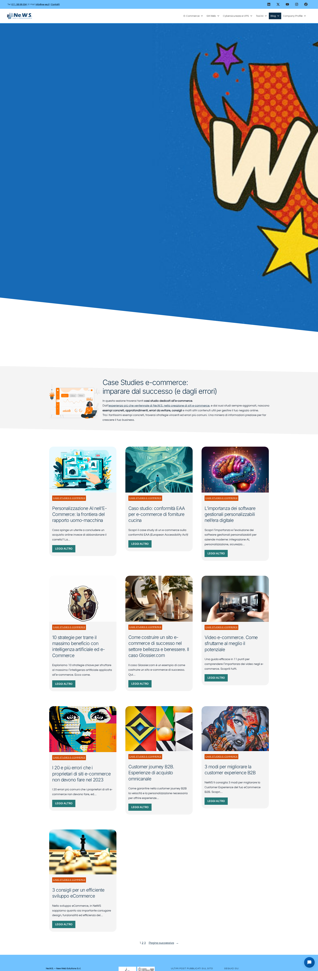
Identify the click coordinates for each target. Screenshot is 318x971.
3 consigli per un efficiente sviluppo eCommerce (78, 893)
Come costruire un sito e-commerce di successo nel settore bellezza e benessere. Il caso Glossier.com (158, 646)
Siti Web (211, 16)
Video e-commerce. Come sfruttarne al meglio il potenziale (231, 643)
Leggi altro (65, 549)
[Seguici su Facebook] (306, 4)
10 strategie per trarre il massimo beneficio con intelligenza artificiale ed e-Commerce (78, 646)
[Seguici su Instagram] (296, 4)
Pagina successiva (164, 942)
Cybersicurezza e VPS (236, 16)
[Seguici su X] (278, 4)
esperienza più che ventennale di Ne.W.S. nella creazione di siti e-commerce (159, 405)
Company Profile (293, 16)
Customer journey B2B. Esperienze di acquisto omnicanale (151, 773)
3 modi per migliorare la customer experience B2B (230, 769)
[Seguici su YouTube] (287, 4)
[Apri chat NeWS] (309, 962)
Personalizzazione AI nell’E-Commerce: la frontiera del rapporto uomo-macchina (79, 514)
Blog (273, 16)
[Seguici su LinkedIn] (268, 4)
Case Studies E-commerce (69, 498)
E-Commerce (192, 16)
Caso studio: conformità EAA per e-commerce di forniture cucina (156, 514)
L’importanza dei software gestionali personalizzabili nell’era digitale (230, 514)
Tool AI (260, 16)
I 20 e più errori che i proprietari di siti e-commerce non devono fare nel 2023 (81, 774)
